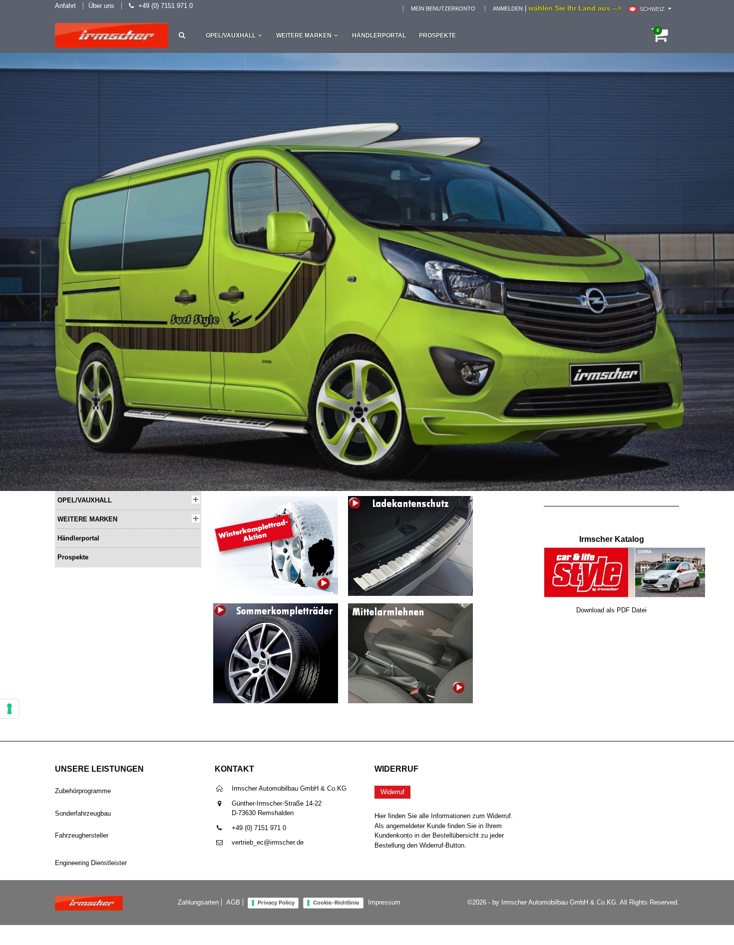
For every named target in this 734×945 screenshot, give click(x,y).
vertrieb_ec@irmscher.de (268, 842)
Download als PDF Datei (611, 610)
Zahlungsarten (198, 902)
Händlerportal (379, 35)
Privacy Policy (276, 902)
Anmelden (508, 8)
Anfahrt (65, 5)
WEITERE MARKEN (304, 35)
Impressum (384, 902)
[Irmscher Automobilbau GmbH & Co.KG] (111, 35)
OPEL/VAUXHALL (231, 35)
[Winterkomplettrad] (275, 500)
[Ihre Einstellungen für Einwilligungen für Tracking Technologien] (9, 708)
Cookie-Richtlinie (336, 902)
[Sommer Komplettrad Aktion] (275, 607)
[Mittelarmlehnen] (410, 608)
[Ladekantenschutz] (410, 500)
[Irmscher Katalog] (625, 551)
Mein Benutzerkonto (443, 8)
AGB (233, 902)
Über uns (101, 5)
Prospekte (437, 35)
